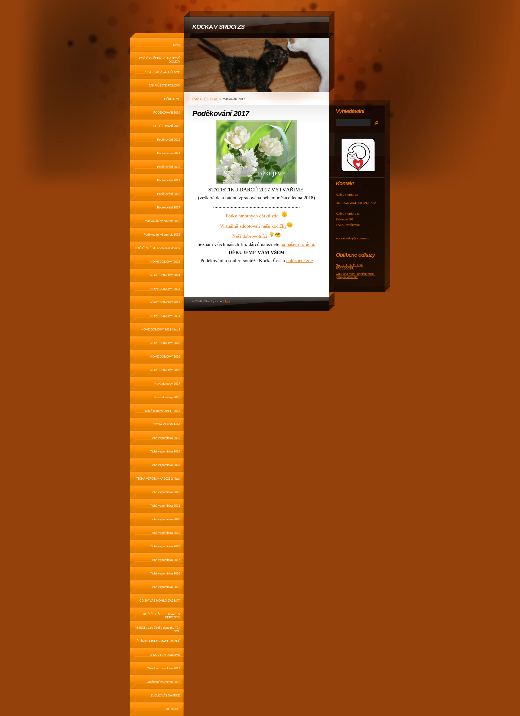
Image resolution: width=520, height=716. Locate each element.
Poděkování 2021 (168, 153)
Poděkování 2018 (168, 193)
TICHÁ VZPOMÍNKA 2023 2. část (158, 478)
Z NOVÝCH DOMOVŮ (165, 654)
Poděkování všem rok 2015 (162, 234)
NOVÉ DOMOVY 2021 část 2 (160, 329)
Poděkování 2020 (168, 166)
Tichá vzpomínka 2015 (165, 587)
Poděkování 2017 (168, 207)
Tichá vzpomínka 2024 (165, 451)
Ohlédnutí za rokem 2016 (163, 681)
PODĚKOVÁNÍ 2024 (166, 112)
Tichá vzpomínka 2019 (165, 532)
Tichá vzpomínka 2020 (165, 519)
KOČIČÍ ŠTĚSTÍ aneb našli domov (157, 248)
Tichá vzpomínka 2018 (165, 546)
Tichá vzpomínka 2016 (165, 573)
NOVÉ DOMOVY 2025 (165, 261)
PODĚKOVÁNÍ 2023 (166, 126)
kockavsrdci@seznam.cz (353, 238)
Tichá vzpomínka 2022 (165, 492)
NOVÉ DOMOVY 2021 (165, 315)
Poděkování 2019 (168, 180)
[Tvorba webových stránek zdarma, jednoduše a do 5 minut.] (221, 301)
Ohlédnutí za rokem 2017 (163, 668)
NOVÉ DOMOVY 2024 (165, 275)
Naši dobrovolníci (250, 236)
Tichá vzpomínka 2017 (165, 559)
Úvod (176, 44)
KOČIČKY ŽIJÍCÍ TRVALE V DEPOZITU (161, 615)
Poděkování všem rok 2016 (162, 221)
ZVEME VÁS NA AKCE (165, 695)
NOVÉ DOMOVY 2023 (165, 288)
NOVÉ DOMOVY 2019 (165, 356)
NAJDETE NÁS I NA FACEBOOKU (349, 267)
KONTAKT (173, 709)
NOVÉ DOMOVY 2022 (165, 302)
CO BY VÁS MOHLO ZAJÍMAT (159, 600)
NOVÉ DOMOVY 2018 (165, 370)
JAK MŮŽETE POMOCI (164, 85)
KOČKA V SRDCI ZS (218, 26)
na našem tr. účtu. (298, 244)
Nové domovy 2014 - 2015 (162, 410)
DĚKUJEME (172, 99)
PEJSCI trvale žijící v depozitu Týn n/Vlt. (157, 629)
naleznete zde (299, 260)
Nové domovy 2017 (167, 383)
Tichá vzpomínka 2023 (165, 465)
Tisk (227, 301)
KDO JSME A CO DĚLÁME (162, 71)
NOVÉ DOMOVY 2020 (165, 343)
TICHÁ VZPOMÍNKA (166, 424)
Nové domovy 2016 (167, 397)
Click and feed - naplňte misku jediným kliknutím (355, 275)
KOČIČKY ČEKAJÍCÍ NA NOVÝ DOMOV (159, 60)
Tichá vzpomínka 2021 (165, 505)
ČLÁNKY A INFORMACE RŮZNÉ (158, 641)
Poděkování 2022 (168, 139)
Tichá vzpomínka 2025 (165, 437)
